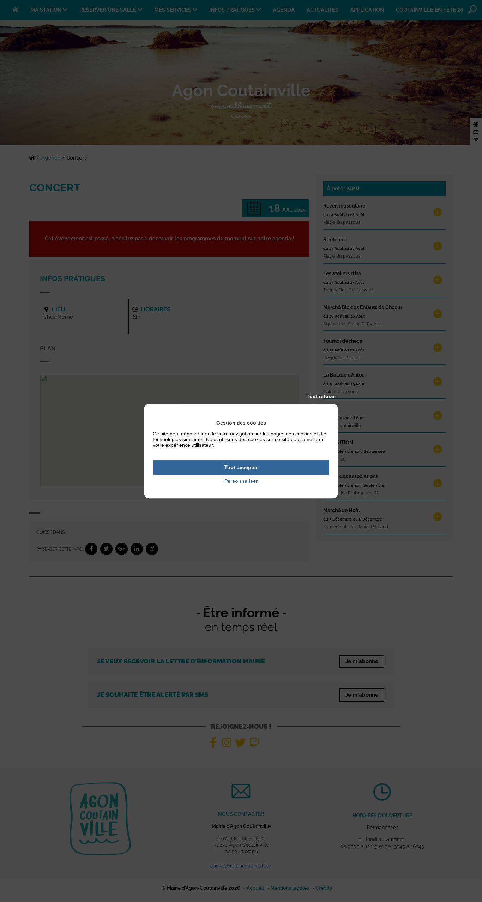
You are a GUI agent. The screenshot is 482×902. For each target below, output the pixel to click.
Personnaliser (241, 481)
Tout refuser (321, 396)
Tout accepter (241, 467)
